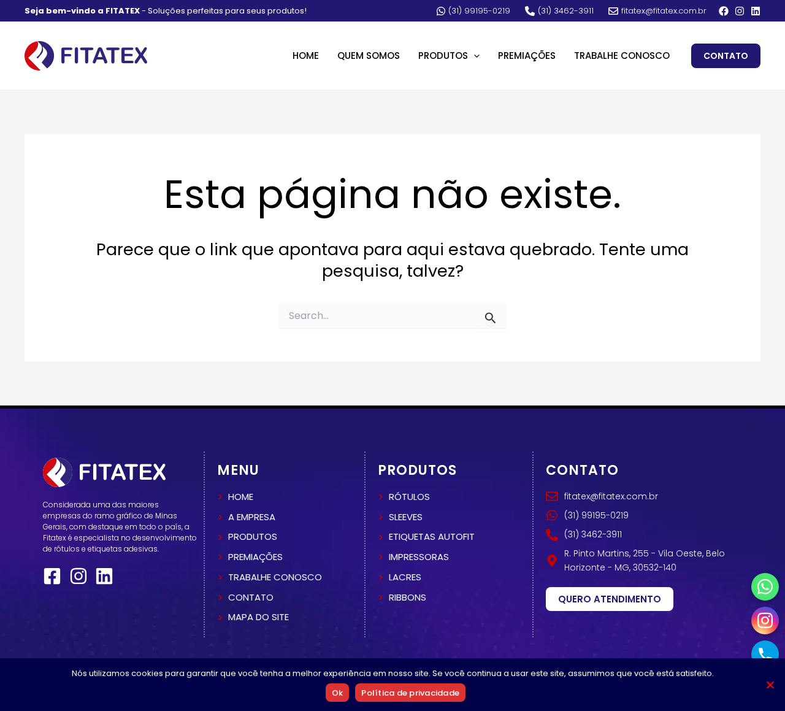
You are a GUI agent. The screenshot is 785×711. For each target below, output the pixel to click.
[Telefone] (765, 654)
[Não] (770, 684)
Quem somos (368, 55)
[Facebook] (724, 11)
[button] (474, 56)
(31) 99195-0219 (479, 11)
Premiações (527, 55)
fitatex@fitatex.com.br (663, 11)
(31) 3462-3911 (566, 11)
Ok (337, 693)
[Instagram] (740, 11)
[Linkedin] (755, 11)
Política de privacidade (410, 693)
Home (306, 55)
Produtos (443, 55)
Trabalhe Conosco (622, 55)
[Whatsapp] (765, 587)
